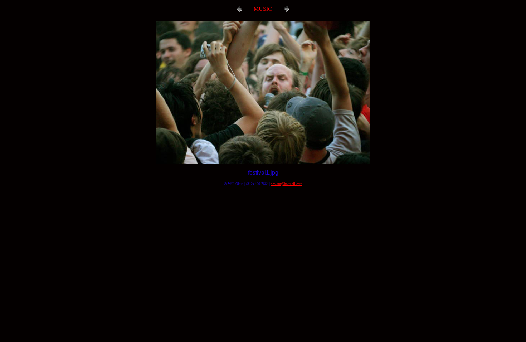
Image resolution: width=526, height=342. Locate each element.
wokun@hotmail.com (286, 184)
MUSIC (263, 9)
